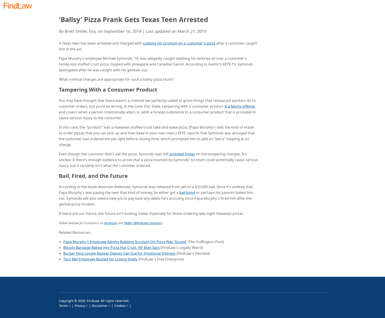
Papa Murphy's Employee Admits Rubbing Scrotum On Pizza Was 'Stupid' (125, 241)
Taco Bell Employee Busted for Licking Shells (100, 259)
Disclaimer (100, 306)
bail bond (187, 192)
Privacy (80, 306)
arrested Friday (182, 154)
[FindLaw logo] (20, 6)
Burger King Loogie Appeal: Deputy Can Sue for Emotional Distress (119, 253)
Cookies (120, 306)
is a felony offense (239, 106)
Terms (63, 306)
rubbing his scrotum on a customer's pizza (179, 43)
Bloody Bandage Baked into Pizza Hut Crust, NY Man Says (111, 247)
